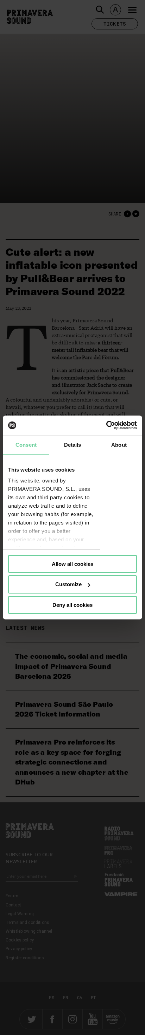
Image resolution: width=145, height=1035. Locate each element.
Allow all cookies (72, 564)
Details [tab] (72, 444)
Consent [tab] (26, 444)
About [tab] (119, 444)
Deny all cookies (72, 605)
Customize (68, 584)
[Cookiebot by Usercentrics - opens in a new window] (106, 425)
